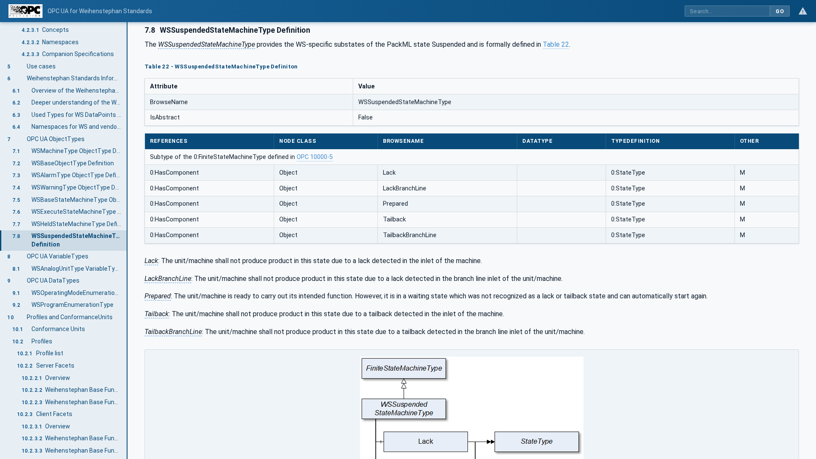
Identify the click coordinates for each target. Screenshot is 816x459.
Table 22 (556, 44)
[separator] (127, 240)
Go (780, 11)
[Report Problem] (803, 11)
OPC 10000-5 (315, 157)
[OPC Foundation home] (25, 11)
